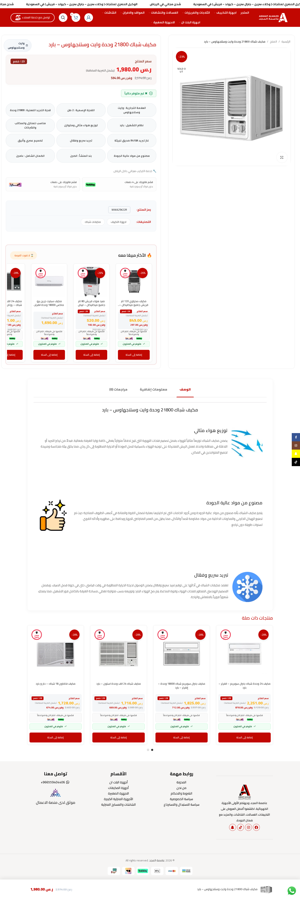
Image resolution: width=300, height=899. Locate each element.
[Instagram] (248, 827)
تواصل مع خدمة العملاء (36, 17)
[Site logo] (273, 17)
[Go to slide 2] (148, 750)
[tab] (185, 389)
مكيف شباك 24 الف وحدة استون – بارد (118, 683)
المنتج (273, 41)
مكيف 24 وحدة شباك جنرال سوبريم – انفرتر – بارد (245, 685)
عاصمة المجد (157, 860)
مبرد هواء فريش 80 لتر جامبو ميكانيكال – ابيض (91, 303)
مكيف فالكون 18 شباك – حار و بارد (55, 683)
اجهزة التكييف (118, 221)
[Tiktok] (240, 827)
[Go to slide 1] (152, 750)
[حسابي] (88, 17)
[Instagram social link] (296, 445)
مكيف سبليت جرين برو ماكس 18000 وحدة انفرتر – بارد (49, 305)
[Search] (63, 17)
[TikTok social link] (296, 462)
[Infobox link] (55, 797)
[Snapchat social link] (296, 454)
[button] (133, 355)
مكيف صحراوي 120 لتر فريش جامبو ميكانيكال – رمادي (133, 305)
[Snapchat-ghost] (232, 827)
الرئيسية (285, 41)
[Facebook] (256, 827)
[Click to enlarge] (282, 157)
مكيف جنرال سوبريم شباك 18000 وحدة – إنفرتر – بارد (181, 685)
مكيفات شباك (93, 221)
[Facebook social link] (296, 437)
